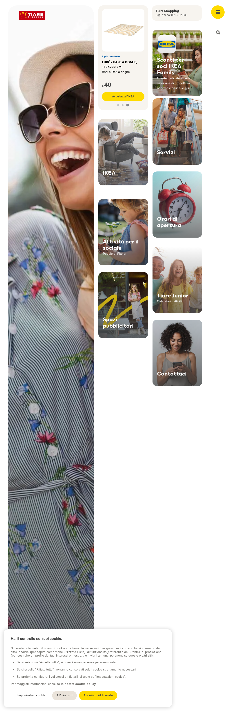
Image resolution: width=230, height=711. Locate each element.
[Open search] (217, 32)
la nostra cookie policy (78, 684)
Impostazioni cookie (31, 695)
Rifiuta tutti (64, 695)
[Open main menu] (218, 12)
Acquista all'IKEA (123, 96)
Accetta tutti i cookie (98, 695)
